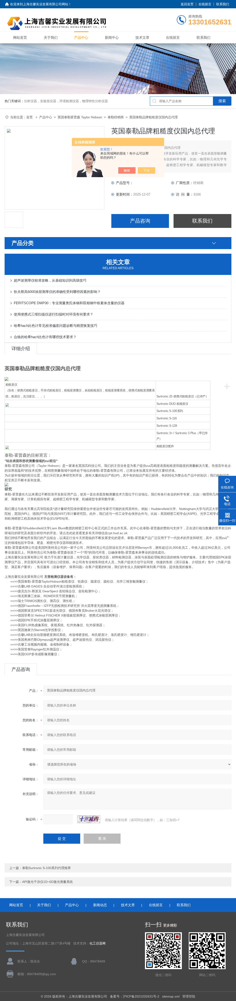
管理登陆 (188, 996)
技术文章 (142, 37)
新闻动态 (100, 905)
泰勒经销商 (116, 117)
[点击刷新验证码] (88, 819)
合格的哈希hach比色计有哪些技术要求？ (45, 337)
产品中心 (81, 37)
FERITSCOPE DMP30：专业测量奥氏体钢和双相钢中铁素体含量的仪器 (69, 303)
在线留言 (204, 4)
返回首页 (187, 4)
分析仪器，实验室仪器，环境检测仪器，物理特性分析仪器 (66, 101)
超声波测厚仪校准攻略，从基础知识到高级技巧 (50, 280)
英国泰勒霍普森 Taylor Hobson (80, 117)
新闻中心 (112, 37)
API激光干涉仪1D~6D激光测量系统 (47, 882)
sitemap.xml (171, 996)
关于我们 (51, 37)
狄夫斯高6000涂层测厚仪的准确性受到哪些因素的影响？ (57, 292)
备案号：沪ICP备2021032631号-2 (134, 996)
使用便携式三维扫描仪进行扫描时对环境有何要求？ (53, 314)
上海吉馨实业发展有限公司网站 (45, 4)
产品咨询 (140, 221)
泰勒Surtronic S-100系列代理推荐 (46, 868)
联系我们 (222, 4)
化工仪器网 (97, 943)
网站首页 (20, 37)
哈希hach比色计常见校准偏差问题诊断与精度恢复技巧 (55, 326)
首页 (30, 117)
